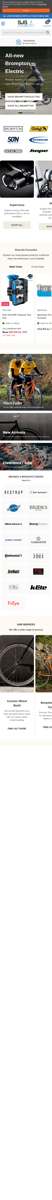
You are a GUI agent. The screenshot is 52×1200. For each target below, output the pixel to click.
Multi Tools (15, 266)
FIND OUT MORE (17, 728)
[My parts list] (30, 276)
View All (25, 480)
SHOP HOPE (19, 105)
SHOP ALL (17, 225)
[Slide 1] (26, 112)
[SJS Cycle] (26, 23)
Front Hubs (37, 266)
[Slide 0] (20, 112)
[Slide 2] (31, 112)
